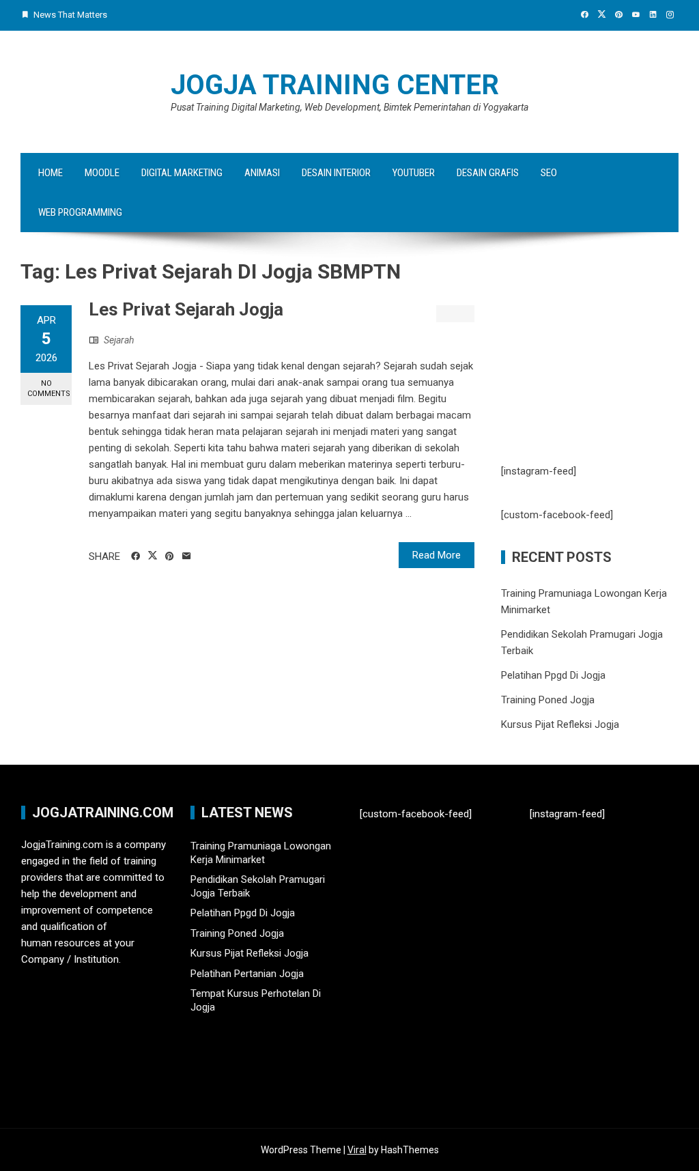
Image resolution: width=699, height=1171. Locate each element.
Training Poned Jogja (548, 700)
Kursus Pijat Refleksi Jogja (560, 724)
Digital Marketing (182, 173)
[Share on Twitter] (152, 555)
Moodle (102, 173)
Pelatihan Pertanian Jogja (247, 974)
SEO (549, 173)
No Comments (48, 388)
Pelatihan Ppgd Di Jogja (553, 675)
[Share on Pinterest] (169, 556)
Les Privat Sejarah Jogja (186, 309)
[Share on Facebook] (135, 556)
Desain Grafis (488, 173)
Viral (357, 1149)
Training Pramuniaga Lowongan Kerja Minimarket (260, 853)
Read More (436, 555)
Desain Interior (336, 173)
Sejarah (119, 340)
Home (50, 173)
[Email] (186, 556)
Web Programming (80, 212)
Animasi (262, 173)
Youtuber (414, 173)
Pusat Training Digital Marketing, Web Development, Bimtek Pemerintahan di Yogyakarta (349, 107)
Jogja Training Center (335, 85)
